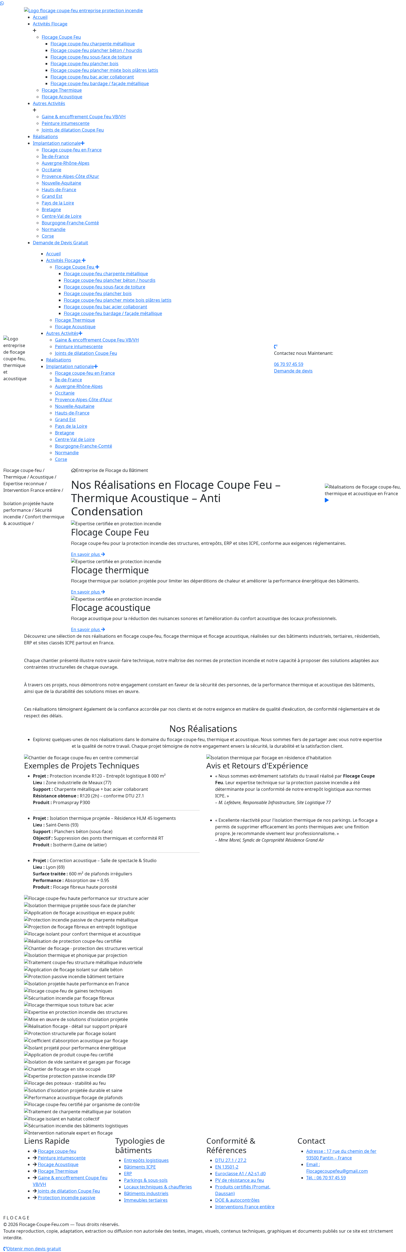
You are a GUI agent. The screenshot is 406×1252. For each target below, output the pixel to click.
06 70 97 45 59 (288, 364)
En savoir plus (86, 554)
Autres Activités (49, 103)
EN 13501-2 (226, 1167)
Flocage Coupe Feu (61, 37)
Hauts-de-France (59, 190)
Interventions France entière (245, 1207)
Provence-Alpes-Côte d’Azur (70, 176)
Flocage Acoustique (62, 97)
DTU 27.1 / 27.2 (230, 1160)
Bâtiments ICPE (140, 1167)
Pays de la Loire (58, 203)
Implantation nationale (57, 143)
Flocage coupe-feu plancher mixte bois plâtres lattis (104, 70)
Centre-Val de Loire (61, 216)
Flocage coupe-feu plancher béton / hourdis (96, 50)
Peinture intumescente (65, 123)
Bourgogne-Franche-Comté (70, 223)
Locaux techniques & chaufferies (158, 1187)
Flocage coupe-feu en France (72, 150)
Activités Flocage (50, 24)
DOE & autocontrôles (237, 1200)
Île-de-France (55, 156)
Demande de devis (293, 371)
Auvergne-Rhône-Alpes (65, 163)
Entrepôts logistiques (146, 1160)
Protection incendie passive (66, 1198)
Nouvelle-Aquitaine (61, 183)
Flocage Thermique (62, 90)
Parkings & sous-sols (146, 1180)
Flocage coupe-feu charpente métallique (93, 44)
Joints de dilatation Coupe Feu (73, 130)
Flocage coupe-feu (57, 1151)
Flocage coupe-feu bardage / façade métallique (100, 83)
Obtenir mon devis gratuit (34, 1249)
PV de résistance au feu (239, 1180)
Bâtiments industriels (146, 1193)
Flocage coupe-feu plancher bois (84, 64)
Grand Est (52, 196)
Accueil (40, 17)
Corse (48, 236)
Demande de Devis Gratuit (60, 243)
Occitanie (51, 170)
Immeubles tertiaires (146, 1200)
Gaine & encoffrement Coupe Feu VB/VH (84, 117)
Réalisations (45, 136)
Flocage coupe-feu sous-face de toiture (91, 57)
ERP (128, 1173)
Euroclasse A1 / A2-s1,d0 (240, 1173)
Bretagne (51, 209)
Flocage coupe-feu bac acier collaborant (92, 77)
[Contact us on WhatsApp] (2, 3)
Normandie (53, 229)
